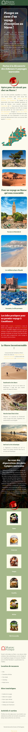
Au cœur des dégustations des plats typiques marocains (14, 463)
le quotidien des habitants (15, 45)
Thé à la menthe (14, 636)
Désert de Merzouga (14, 177)
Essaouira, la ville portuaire (14, 308)
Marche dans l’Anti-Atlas (11, 413)
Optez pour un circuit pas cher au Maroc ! (13, 89)
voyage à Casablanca (15, 326)
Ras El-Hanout (10, 491)
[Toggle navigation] (24, 2)
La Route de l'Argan (14, 158)
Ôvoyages (8, 119)
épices (3, 489)
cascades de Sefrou (9, 358)
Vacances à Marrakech (14, 232)
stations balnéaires (6, 98)
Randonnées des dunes (10, 382)
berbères (4, 485)
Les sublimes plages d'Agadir (14, 270)
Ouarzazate (4, 106)
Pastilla (14, 593)
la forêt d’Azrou (20, 358)
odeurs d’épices (8, 38)
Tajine (14, 528)
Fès (10, 106)
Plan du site (14, 731)
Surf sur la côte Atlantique (11, 444)
